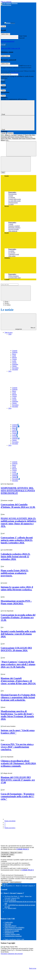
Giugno (14, 359)
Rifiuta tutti (16, 852)
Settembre (15, 364)
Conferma (10, 133)
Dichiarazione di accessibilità (13, 929)
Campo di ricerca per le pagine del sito (12, 282)
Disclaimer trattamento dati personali (12, 953)
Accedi (3, 26)
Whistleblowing (9, 932)
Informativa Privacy (10, 926)
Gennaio (14, 350)
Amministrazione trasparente (13, 936)
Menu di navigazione (25, 328)
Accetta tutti (8, 854)
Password (21, 38)
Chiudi (3, 85)
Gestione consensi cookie (12, 934)
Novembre (15, 368)
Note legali (8, 924)
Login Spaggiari (15, 72)
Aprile (14, 356)
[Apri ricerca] (21, 148)
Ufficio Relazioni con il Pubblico (14, 927)
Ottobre (14, 366)
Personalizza (5, 852)
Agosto (14, 362)
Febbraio (14, 352)
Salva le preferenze (15, 882)
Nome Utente (23, 36)
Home (6, 301)
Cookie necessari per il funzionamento (12, 875)
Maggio (14, 357)
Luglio (14, 361)
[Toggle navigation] (16, 164)
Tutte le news (9, 332)
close (3, 172)
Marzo (14, 354)
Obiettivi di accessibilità (12, 931)
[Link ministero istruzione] (9, 3)
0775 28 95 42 (11, 900)
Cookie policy (9, 922)
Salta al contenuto (6, 1)
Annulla (4, 133)
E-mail (21, 65)
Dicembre (15, 369)
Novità (7, 303)
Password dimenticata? (7, 41)
